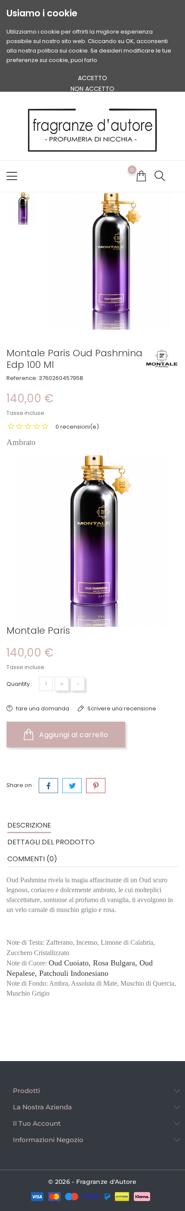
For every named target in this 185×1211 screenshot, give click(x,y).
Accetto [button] (92, 78)
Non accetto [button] (92, 88)
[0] (141, 175)
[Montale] (161, 358)
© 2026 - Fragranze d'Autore (92, 1182)
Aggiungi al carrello (72, 735)
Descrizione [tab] (29, 825)
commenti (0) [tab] (32, 859)
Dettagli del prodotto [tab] (51, 842)
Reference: (21, 378)
